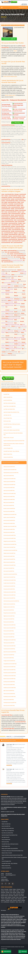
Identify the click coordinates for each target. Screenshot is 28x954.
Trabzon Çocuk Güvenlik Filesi (9, 645)
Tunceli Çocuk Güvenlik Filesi (9, 648)
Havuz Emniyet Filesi (8, 418)
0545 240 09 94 (24, 4)
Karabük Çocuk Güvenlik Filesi (10, 696)
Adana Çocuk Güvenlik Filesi (9, 466)
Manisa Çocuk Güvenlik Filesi (9, 598)
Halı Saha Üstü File (7, 415)
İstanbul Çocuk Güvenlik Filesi (9, 565)
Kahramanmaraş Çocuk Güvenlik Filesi (11, 601)
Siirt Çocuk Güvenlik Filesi (9, 630)
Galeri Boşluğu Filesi (8, 427)
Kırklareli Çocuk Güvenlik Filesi (10, 580)
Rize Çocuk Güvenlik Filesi (9, 622)
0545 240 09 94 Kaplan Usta (7, 381)
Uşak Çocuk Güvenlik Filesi (9, 654)
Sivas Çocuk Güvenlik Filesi (9, 636)
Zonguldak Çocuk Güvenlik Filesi (10, 663)
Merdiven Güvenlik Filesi (6, 930)
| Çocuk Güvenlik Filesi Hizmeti (9, 269)
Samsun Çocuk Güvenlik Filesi (9, 627)
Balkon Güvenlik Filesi (8, 397)
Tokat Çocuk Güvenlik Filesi (9, 642)
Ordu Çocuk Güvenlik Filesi (9, 618)
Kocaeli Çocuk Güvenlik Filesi (9, 586)
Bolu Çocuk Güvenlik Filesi (9, 505)
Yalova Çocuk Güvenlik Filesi (9, 693)
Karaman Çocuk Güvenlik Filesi (10, 672)
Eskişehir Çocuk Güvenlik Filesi (10, 541)
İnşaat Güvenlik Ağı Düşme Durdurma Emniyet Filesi (14, 440)
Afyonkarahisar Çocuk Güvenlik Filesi (11, 472)
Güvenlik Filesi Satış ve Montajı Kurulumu (12, 424)
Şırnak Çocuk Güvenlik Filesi (9, 681)
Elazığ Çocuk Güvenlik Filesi (9, 532)
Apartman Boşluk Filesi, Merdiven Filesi (11, 412)
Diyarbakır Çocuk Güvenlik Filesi (10, 526)
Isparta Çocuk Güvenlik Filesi (9, 559)
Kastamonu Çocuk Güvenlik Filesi (10, 574)
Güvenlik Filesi (6, 394)
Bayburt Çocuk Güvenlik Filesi (9, 669)
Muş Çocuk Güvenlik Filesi (9, 610)
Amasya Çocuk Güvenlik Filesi (9, 478)
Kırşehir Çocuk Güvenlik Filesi (9, 583)
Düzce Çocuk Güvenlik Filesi (9, 705)
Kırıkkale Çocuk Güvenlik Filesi (10, 675)
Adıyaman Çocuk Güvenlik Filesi (10, 469)
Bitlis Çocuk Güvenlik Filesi (9, 502)
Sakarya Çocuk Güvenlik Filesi (9, 624)
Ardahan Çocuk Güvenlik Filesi (10, 687)
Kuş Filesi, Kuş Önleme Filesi (9, 409)
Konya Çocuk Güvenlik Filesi (9, 589)
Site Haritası (3, 910)
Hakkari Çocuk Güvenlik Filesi (9, 553)
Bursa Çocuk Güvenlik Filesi (9, 511)
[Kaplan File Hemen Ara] (14, 2)
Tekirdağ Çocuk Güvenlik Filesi (10, 639)
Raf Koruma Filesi (7, 421)
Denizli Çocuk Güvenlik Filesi (9, 523)
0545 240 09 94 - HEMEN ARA (9, 39)
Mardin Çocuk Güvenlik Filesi (9, 604)
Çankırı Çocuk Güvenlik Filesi (9, 517)
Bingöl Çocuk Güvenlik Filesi (9, 499)
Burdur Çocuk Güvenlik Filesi (9, 508)
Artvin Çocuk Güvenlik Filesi (9, 487)
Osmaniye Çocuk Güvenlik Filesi (10, 702)
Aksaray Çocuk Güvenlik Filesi (9, 666)
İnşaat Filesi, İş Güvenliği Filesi (10, 406)
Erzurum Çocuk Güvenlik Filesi (10, 538)
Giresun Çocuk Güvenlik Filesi (9, 547)
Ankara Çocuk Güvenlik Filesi (9, 481)
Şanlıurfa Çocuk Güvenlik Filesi (10, 651)
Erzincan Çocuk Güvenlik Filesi (10, 535)
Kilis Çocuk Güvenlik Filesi (9, 699)
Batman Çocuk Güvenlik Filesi (9, 678)
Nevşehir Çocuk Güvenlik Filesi (10, 613)
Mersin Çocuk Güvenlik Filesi (9, 562)
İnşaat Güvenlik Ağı (16, 930)
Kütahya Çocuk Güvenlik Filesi (10, 592)
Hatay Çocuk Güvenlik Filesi (9, 556)
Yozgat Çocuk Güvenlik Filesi (9, 660)
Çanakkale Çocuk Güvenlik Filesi (10, 514)
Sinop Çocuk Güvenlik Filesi (9, 633)
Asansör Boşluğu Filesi (8, 448)
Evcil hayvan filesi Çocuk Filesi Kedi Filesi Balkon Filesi (12, 850)
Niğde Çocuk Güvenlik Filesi (9, 616)
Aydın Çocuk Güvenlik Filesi (9, 490)
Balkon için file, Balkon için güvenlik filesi (12, 430)
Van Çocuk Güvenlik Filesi (9, 657)
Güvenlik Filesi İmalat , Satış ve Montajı (11, 451)
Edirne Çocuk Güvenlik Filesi (9, 529)
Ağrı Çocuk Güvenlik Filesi (9, 475)
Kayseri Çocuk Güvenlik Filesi (9, 577)
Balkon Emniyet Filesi (8, 454)
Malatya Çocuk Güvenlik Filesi (9, 595)
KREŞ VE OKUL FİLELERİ (9, 437)
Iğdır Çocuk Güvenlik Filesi (9, 690)
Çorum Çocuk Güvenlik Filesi (9, 520)
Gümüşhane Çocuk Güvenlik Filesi (10, 550)
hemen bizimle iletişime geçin (10, 76)
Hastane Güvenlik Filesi (8, 457)
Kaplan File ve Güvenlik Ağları (7, 937)
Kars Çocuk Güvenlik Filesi (9, 571)
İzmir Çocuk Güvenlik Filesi (9, 568)
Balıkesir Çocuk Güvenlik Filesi (10, 493)
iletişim (15, 50)
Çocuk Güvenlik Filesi (8, 400)
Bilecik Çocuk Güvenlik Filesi (9, 496)
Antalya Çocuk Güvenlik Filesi (9, 484)
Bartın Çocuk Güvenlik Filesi (9, 684)
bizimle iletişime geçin (10, 95)
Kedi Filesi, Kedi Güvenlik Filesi (9, 403)
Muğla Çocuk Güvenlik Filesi (9, 607)
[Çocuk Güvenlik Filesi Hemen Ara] (7, 376)
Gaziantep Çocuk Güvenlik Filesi (10, 544)
